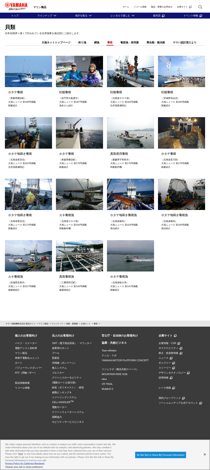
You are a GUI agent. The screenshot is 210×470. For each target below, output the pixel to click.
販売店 (157, 15)
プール (55, 353)
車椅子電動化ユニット (27, 357)
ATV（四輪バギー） (26, 372)
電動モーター (59, 407)
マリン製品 (43, 324)
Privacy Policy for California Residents (24, 463)
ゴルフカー (58, 372)
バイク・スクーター (26, 343)
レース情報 (165, 387)
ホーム (126, 7)
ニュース (163, 357)
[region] (105, 454)
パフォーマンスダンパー (28, 367)
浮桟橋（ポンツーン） (64, 362)
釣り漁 (82, 42)
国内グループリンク (170, 398)
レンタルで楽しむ (120, 15)
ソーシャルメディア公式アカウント (178, 402)
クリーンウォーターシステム (68, 412)
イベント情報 (190, 15)
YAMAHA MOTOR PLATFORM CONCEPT (125, 360)
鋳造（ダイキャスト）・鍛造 (68, 387)
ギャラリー (165, 362)
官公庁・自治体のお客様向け (120, 335)
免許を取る (81, 15)
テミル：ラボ (109, 355)
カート (18, 362)
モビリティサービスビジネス (68, 421)
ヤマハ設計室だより (185, 42)
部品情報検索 (22, 382)
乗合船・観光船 (156, 42)
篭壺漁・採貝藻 (129, 42)
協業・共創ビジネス (114, 342)
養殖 (110, 42)
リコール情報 (140, 7)
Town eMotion (109, 350)
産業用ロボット (60, 348)
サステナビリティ (168, 348)
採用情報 (163, 377)
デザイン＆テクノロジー (172, 372)
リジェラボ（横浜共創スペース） (120, 369)
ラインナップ (44, 15)
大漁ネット (86, 324)
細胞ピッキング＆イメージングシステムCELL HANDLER (64, 397)
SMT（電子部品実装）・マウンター (72, 343)
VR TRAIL (107, 384)
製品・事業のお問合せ (161, 7)
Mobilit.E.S (107, 388)
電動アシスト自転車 (26, 348)
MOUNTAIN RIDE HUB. (115, 374)
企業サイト (182, 7)
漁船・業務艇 (72, 324)
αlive (104, 379)
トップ (15, 15)
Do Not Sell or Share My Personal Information (160, 455)
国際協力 (57, 417)
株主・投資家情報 (168, 353)
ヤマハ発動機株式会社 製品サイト (21, 324)
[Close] (204, 454)
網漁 (96, 42)
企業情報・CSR (167, 343)
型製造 (55, 357)
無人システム (59, 367)
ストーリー (165, 367)
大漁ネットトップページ (56, 42)
